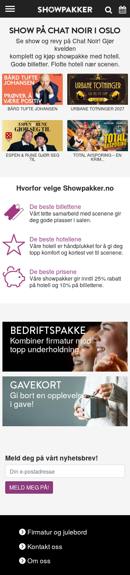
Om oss (39, 560)
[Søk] (108, 9)
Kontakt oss (44, 546)
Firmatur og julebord (57, 531)
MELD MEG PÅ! (29, 487)
